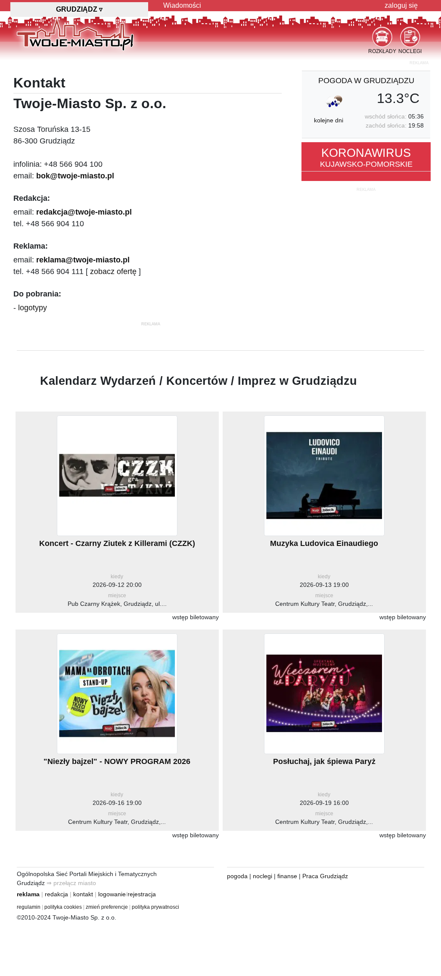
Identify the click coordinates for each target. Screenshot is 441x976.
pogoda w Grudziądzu (366, 80)
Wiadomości (182, 5)
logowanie (112, 894)
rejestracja (141, 894)
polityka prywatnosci (155, 907)
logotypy (32, 307)
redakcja (56, 894)
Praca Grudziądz (325, 876)
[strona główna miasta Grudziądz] (75, 34)
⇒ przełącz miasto (71, 882)
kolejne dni (328, 120)
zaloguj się (401, 5)
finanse (287, 876)
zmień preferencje (107, 907)
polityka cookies (63, 907)
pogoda (237, 876)
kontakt (83, 894)
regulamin (28, 907)
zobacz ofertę (113, 271)
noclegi (262, 876)
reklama (28, 894)
